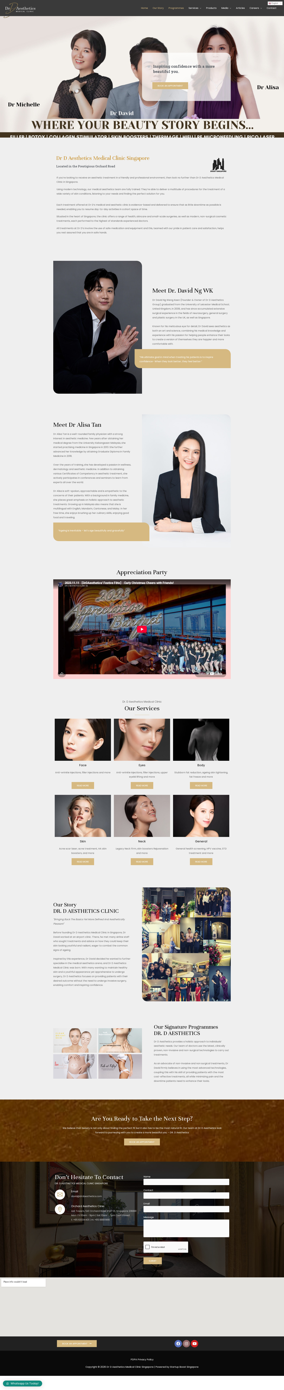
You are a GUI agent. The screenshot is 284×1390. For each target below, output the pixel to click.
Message (148, 1217)
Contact (148, 1190)
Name (146, 1176)
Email (146, 1203)
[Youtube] (194, 1343)
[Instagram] (186, 1343)
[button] (170, 85)
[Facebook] (178, 1343)
